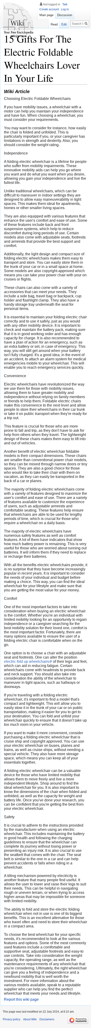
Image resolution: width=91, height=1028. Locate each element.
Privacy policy (11, 1019)
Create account (49, 9)
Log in (65, 9)
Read (54, 24)
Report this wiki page (21, 999)
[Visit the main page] (18, 18)
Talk (64, 4)
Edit (64, 24)
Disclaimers (46, 1019)
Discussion (64, 15)
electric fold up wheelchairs (26, 661)
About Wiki (30, 1019)
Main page (46, 15)
